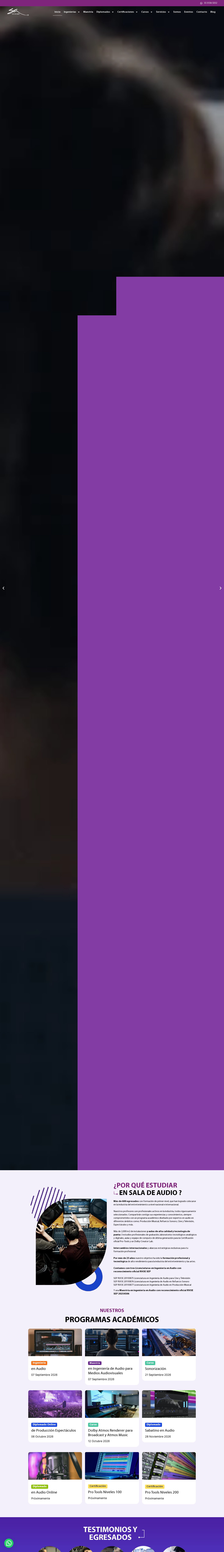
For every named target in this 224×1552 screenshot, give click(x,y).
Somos (177, 12)
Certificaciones (125, 12)
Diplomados (103, 12)
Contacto (201, 12)
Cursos (145, 12)
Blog (212, 12)
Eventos (188, 12)
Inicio (57, 12)
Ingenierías (70, 12)
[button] (3, 588)
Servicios (161, 12)
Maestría (88, 12)
